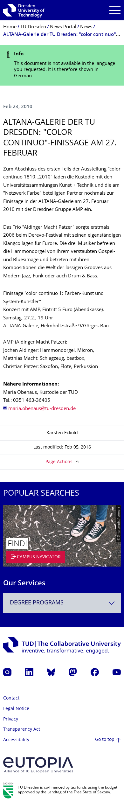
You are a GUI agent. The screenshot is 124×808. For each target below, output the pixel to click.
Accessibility (16, 740)
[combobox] (62, 603)
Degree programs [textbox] (37, 603)
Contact (11, 698)
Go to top (104, 740)
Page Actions (58, 462)
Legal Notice (16, 709)
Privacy (10, 719)
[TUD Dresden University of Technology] (24, 10)
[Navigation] (115, 10)
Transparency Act (21, 730)
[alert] (62, 65)
